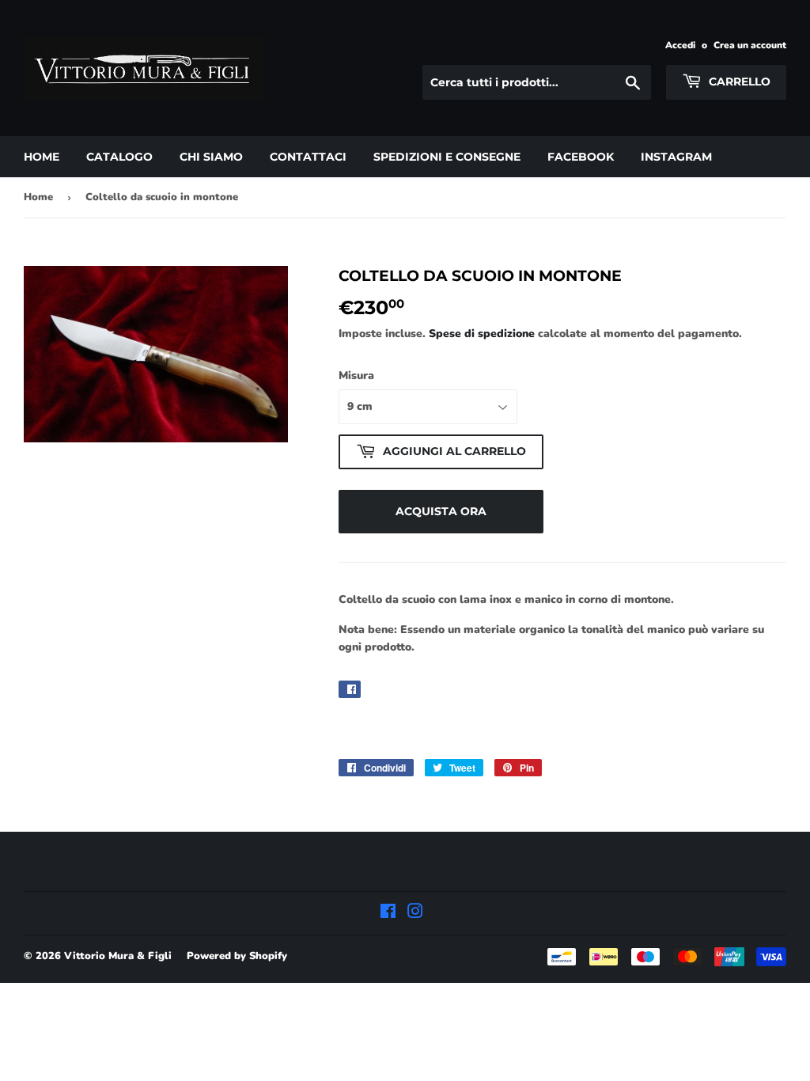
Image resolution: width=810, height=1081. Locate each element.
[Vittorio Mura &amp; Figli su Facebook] (388, 913)
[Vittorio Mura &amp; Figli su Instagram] (415, 913)
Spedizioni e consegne (446, 157)
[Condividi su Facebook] (350, 689)
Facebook (580, 157)
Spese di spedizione (482, 333)
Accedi (680, 45)
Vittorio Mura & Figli (118, 956)
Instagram (676, 157)
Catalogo (119, 157)
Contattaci (308, 157)
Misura (356, 375)
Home (41, 157)
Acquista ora (441, 511)
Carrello (738, 81)
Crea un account (749, 45)
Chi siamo (211, 157)
